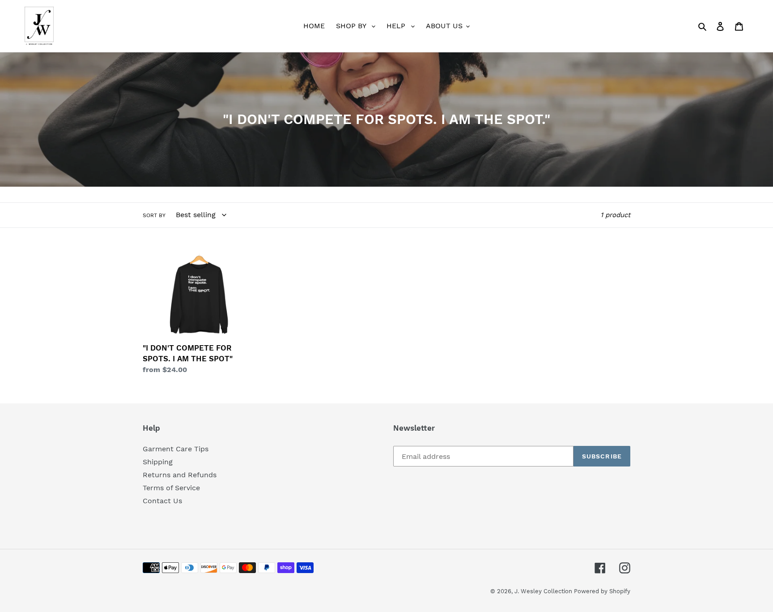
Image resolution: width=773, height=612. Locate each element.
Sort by (154, 215)
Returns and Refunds (180, 475)
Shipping (158, 462)
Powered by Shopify (602, 591)
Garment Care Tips (175, 449)
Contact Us (162, 500)
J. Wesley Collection (544, 591)
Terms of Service (171, 488)
